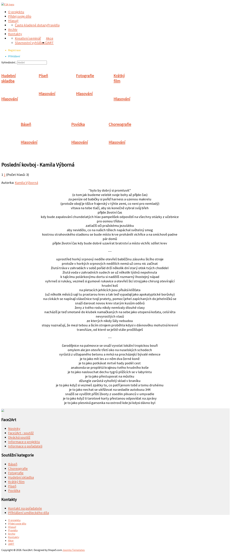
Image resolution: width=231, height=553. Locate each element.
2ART (50, 42)
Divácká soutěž (19, 437)
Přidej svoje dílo (19, 16)
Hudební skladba (21, 477)
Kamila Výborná (26, 182)
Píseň (43, 75)
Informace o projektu (24, 442)
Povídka (78, 124)
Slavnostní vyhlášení (30, 42)
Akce (49, 38)
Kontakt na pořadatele (25, 508)
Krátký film (16, 481)
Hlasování (9, 98)
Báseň (26, 124)
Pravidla (53, 25)
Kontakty (15, 34)
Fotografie (85, 75)
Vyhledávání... (9, 62)
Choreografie (120, 124)
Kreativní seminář (28, 38)
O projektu (16, 12)
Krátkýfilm (119, 78)
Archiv (12, 29)
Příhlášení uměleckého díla (28, 512)
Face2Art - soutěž (21, 433)
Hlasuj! (13, 20)
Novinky (14, 428)
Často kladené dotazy (31, 25)
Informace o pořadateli (25, 446)
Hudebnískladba (8, 78)
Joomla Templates (74, 550)
